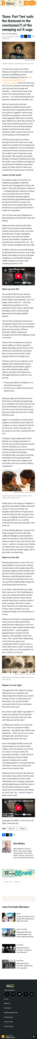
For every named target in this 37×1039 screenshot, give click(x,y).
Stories (18, 913)
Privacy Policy (8, 1026)
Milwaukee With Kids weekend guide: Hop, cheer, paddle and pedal (24, 934)
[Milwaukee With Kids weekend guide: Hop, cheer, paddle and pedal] (8, 932)
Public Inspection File (10, 1012)
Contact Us (7, 1008)
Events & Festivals (21, 929)
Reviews (22, 828)
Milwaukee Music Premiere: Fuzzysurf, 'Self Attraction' (23, 950)
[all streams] (34, 1036)
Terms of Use (8, 1022)
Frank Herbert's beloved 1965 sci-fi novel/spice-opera (17, 80)
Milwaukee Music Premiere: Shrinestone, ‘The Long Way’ (24, 966)
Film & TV (12, 828)
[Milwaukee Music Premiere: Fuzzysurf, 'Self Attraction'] (8, 948)
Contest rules (8, 1017)
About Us (7, 1003)
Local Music (20, 945)
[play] (3, 1036)
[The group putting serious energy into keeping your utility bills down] (8, 917)
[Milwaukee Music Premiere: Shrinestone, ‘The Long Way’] (8, 964)
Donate (30, 3)
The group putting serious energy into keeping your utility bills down (25, 919)
